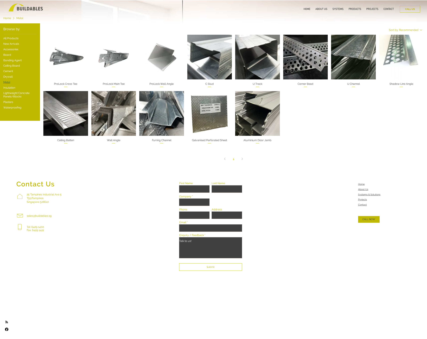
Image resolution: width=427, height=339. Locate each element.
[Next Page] (242, 158)
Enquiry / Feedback (191, 235)
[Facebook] (6, 329)
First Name (186, 183)
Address (217, 209)
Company (185, 196)
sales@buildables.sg (39, 215)
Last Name (218, 183)
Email (182, 222)
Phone (183, 209)
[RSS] (6, 322)
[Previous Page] (225, 158)
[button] (321, 9)
